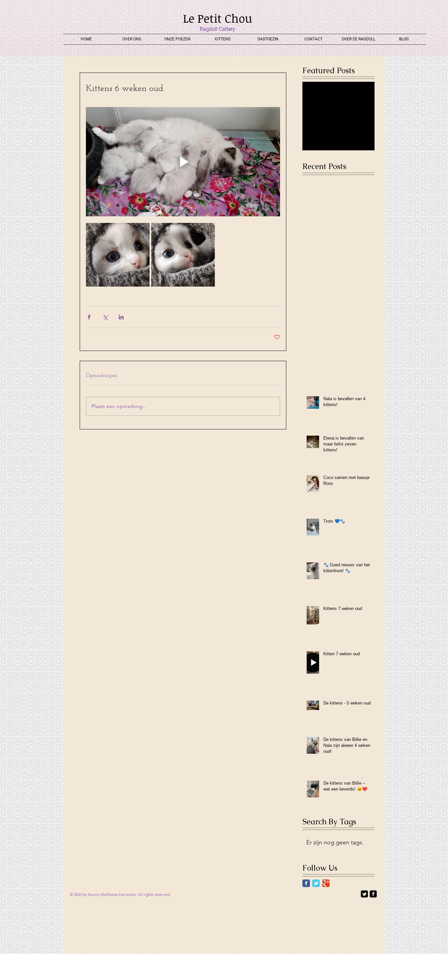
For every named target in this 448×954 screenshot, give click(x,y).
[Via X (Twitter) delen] (105, 317)
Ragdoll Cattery (217, 29)
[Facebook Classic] (306, 883)
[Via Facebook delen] (89, 317)
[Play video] (183, 161)
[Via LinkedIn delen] (121, 317)
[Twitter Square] (364, 894)
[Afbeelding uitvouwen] (118, 255)
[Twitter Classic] (316, 883)
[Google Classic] (326, 883)
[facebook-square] (373, 894)
